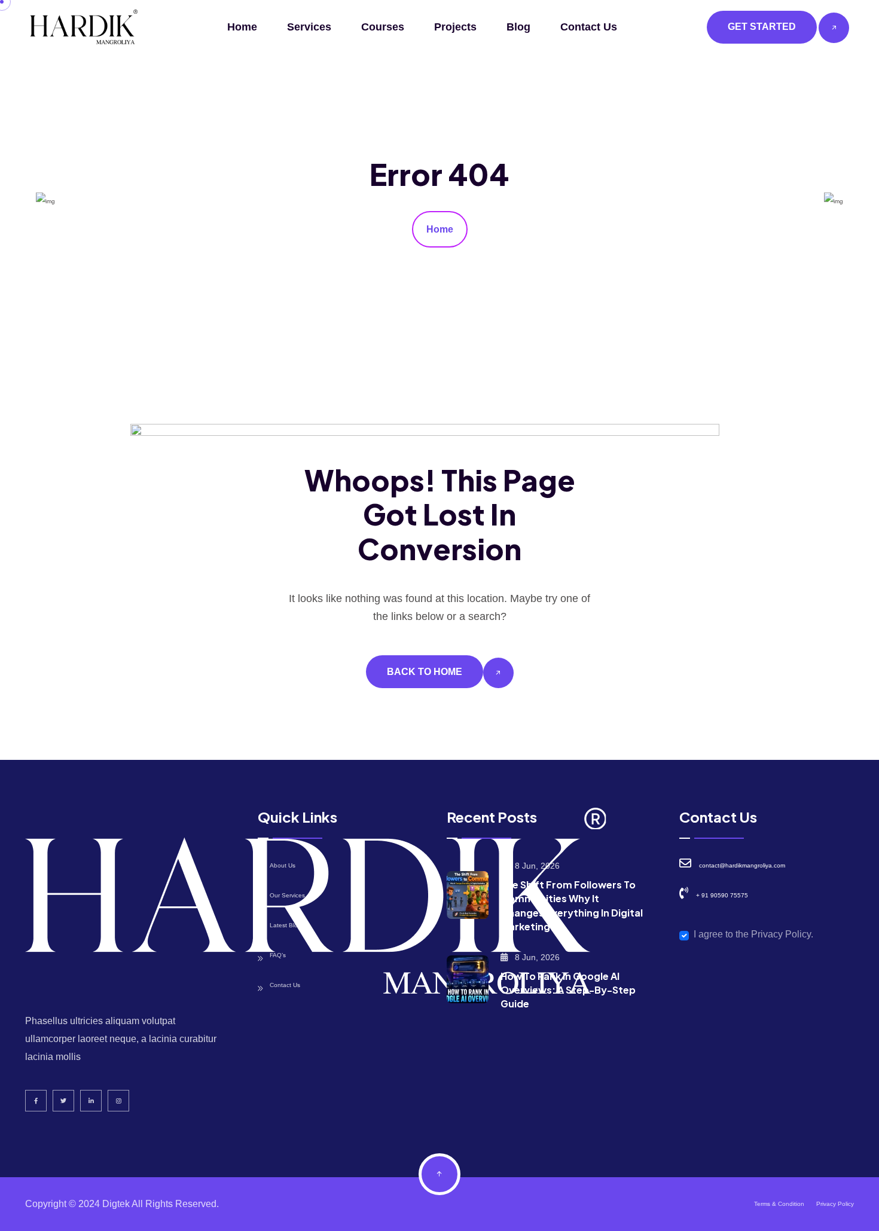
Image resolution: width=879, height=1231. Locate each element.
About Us (282, 865)
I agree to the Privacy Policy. (753, 934)
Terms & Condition (779, 1204)
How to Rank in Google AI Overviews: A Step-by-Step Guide (568, 990)
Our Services (287, 895)
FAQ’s (278, 955)
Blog (518, 27)
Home (242, 27)
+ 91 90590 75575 (722, 895)
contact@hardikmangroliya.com (742, 865)
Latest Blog (285, 925)
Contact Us (588, 27)
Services (309, 27)
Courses (382, 27)
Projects (455, 27)
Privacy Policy (835, 1204)
